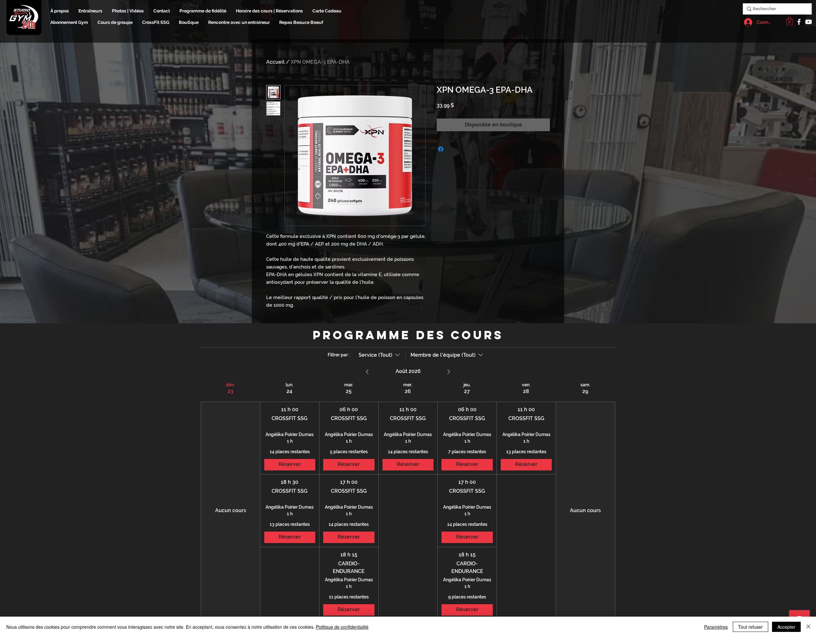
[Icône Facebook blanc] (799, 22)
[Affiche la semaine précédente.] (367, 372)
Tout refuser (750, 627)
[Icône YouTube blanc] (808, 22)
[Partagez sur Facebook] (441, 149)
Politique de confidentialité (342, 627)
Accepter (786, 627)
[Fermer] (808, 627)
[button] (789, 21)
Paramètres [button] (716, 627)
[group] (230, 501)
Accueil (275, 62)
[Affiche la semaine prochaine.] (449, 372)
